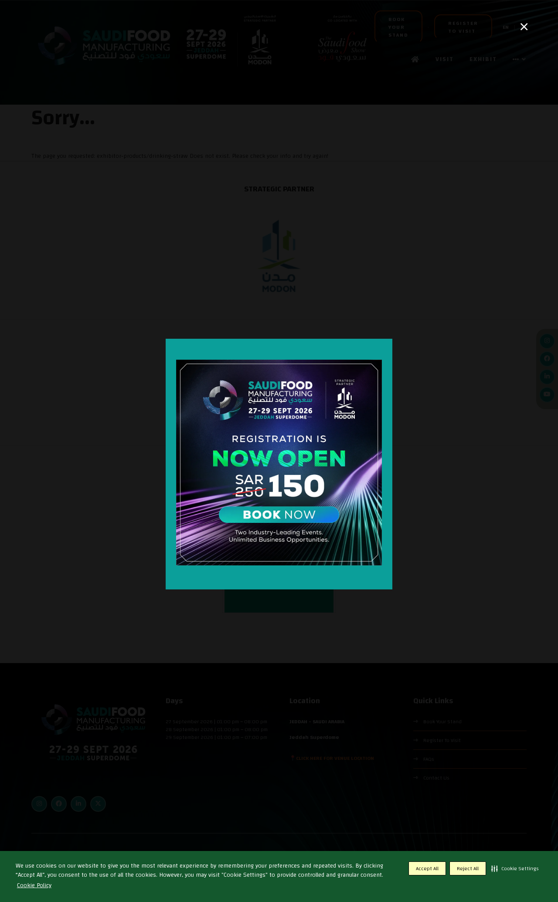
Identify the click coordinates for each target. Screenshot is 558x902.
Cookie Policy (34, 885)
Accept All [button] (427, 868)
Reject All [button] (468, 868)
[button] (515, 868)
